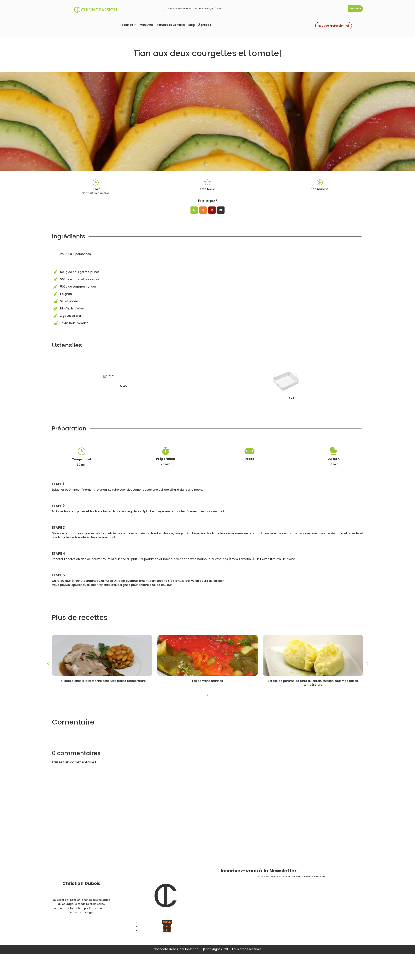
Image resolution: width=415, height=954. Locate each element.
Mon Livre (146, 25)
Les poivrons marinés (207, 681)
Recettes (126, 25)
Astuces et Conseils (170, 25)
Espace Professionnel (333, 26)
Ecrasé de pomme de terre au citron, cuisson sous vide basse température (313, 683)
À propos (204, 25)
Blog (191, 25)
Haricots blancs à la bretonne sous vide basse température (102, 681)
